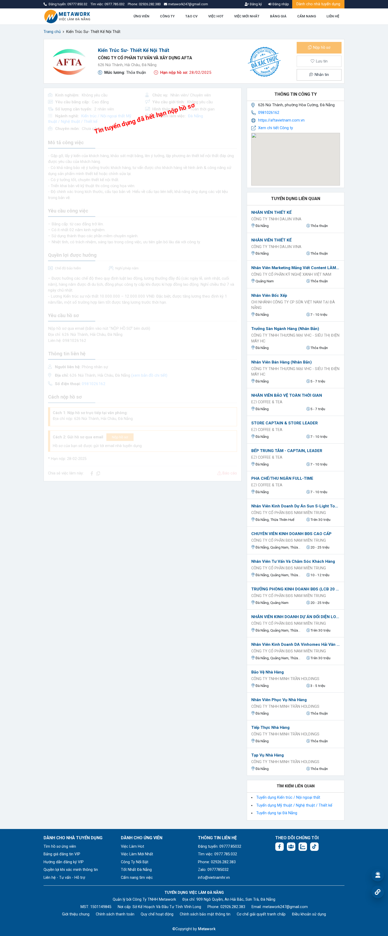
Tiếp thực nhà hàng (270, 727)
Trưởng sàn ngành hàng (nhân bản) (285, 328)
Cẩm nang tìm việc (137, 877)
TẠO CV (191, 16)
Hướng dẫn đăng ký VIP (64, 862)
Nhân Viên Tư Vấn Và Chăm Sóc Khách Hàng (293, 561)
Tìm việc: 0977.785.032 (217, 854)
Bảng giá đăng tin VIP (62, 854)
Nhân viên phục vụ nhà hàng (279, 699)
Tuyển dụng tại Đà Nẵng (276, 813)
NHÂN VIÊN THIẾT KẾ (271, 212)
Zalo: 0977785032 (213, 869)
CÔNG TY (167, 16)
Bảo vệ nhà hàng (267, 672)
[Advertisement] (143, 522)
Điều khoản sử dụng (309, 914)
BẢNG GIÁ (278, 16)
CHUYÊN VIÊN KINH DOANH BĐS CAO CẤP (291, 533)
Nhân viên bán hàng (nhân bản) (281, 362)
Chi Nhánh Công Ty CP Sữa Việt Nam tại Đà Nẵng (293, 305)
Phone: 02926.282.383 (217, 862)
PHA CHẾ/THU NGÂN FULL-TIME (282, 478)
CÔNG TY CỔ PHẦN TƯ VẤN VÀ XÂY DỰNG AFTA (145, 57)
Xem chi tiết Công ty (275, 128)
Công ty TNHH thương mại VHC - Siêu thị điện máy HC (295, 338)
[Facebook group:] (291, 846)
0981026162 (268, 112)
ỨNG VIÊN (141, 16)
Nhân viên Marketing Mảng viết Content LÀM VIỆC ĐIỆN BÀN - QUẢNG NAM (295, 267)
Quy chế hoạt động (157, 914)
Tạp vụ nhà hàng (267, 755)
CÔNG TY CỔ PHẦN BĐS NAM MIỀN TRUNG (288, 513)
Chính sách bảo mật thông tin (205, 914)
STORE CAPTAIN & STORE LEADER (284, 423)
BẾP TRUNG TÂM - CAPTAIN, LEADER (286, 450)
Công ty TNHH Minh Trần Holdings (285, 679)
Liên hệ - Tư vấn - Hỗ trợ (64, 877)
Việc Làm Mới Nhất (137, 854)
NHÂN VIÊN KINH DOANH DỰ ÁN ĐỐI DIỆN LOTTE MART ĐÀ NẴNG (295, 616)
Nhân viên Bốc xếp (269, 295)
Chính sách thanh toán (115, 914)
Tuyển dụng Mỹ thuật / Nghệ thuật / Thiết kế (294, 805)
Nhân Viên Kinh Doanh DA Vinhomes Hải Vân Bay (295, 644)
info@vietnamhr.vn (214, 877)
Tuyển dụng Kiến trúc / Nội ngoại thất (288, 797)
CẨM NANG (306, 16)
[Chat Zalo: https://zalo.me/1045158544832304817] (303, 846)
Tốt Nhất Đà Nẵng (136, 869)
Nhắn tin (321, 74)
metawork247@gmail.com (285, 907)
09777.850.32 (77, 4)
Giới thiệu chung (75, 914)
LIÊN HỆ (333, 16)
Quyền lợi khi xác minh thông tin (71, 869)
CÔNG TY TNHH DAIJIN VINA (276, 219)
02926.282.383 (150, 4)
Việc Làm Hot (132, 846)
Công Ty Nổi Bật (134, 862)
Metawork (207, 929)
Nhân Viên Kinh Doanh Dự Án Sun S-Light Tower (295, 506)
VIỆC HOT (216, 16)
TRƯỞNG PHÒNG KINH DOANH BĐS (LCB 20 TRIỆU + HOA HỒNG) (295, 589)
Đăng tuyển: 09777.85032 (219, 846)
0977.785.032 (115, 4)
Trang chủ (52, 32)
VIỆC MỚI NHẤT (246, 16)
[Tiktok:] (314, 846)
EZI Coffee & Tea (266, 402)
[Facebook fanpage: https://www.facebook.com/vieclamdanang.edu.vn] (279, 846)
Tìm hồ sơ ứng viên (60, 846)
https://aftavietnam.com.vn (281, 120)
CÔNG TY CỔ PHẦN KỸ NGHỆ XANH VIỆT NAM (291, 274)
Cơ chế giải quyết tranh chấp (261, 914)
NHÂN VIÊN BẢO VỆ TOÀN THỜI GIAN (286, 395)
